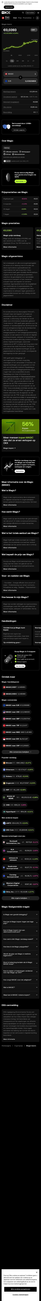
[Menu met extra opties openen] (38, 12)
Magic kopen (8, 448)
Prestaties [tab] (27, 18)
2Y (33, 61)
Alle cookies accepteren (20, 1289)
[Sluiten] (36, 1272)
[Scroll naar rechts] (34, 17)
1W (17, 61)
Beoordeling (7, 112)
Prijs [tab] (20, 18)
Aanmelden (30, 12)
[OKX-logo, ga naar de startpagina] (6, 13)
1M (23, 61)
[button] (23, 12)
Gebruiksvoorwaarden (11, 376)
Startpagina (6, 1046)
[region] (20, 1285)
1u (7, 61)
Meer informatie (10, 247)
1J (28, 61)
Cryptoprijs (18, 1046)
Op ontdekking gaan (11, 642)
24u (12, 61)
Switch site (9, 7)
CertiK (8, 161)
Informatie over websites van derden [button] (14, 157)
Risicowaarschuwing (28, 376)
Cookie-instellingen (20, 1294)
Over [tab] (15, 18)
